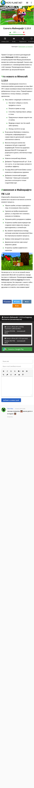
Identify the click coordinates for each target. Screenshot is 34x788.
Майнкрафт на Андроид (25, 46)
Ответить (10, 417)
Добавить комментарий (11, 400)
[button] (3, 371)
